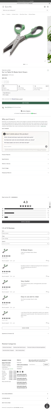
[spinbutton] (5, 82)
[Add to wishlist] (48, 70)
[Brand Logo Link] (23, 7)
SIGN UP (46, 364)
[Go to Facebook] (17, 372)
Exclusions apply (41, 361)
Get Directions (20, 366)
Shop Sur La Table (6, 70)
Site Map (21, 407)
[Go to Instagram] (20, 372)
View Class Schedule (22, 364)
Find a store (19, 362)
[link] (48, 7)
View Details (19, 368)
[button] (25, 64)
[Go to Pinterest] (22, 372)
